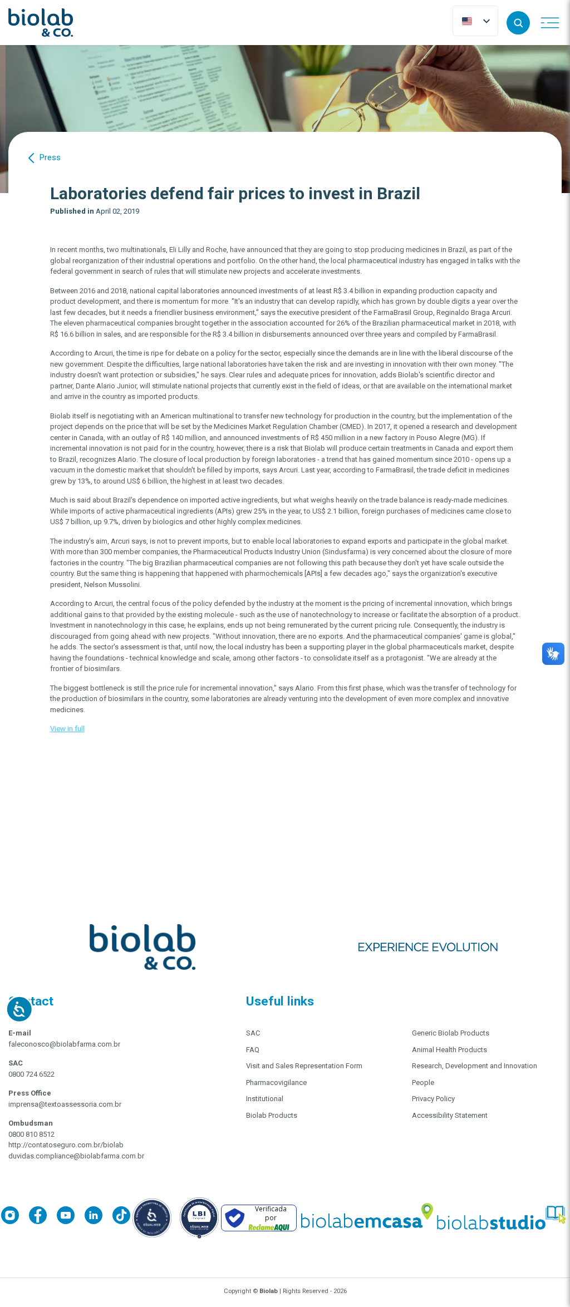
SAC (253, 1033)
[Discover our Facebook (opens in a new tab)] (43, 1217)
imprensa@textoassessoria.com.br (64, 1104)
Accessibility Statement (450, 1115)
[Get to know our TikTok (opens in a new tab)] (121, 1217)
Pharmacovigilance (276, 1082)
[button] (518, 22)
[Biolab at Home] (366, 1218)
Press (50, 157)
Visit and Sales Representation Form (304, 1066)
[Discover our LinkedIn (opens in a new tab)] (98, 1217)
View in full (67, 728)
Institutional (264, 1098)
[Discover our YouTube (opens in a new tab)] (71, 1217)
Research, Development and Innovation (474, 1066)
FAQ (252, 1049)
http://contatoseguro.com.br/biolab (66, 1145)
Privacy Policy (433, 1098)
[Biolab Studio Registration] (502, 1217)
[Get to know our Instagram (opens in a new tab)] (15, 1217)
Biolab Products (271, 1115)
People (423, 1082)
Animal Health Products (449, 1049)
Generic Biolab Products (450, 1033)
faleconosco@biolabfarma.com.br (64, 1044)
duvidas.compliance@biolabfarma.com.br (76, 1156)
